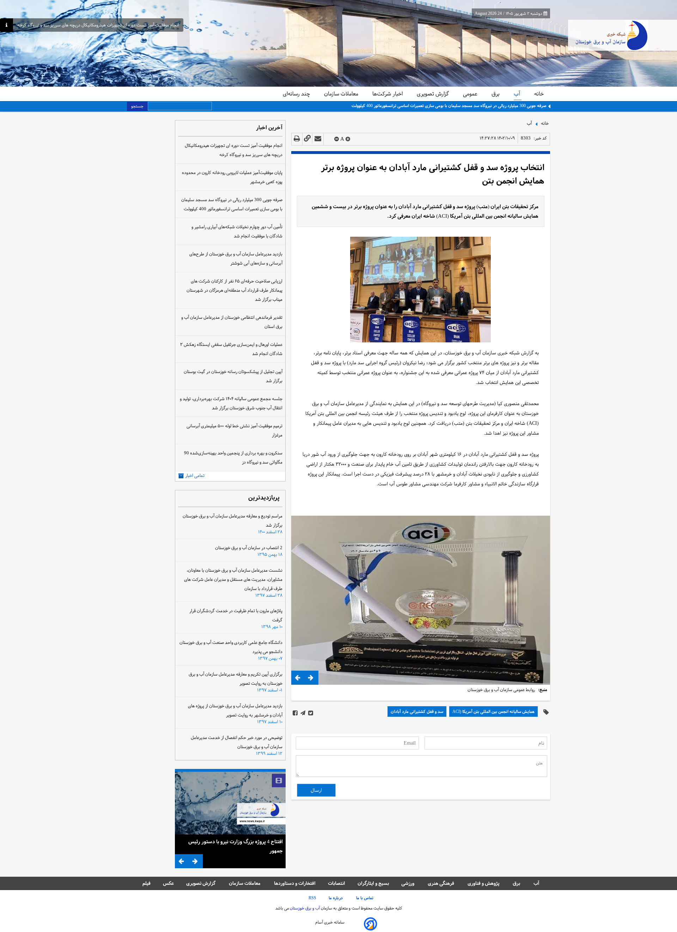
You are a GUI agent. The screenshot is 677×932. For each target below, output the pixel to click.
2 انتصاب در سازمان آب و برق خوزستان (248, 548)
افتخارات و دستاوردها (295, 883)
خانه (539, 94)
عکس (168, 883)
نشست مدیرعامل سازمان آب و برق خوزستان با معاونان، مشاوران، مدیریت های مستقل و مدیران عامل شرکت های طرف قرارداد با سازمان (233, 579)
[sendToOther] (318, 139)
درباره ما (336, 898)
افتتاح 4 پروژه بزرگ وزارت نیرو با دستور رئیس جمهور (235, 846)
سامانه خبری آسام (329, 922)
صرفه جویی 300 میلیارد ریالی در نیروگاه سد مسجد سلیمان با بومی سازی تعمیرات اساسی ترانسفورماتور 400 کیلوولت (449, 105)
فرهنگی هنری (441, 883)
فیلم (146, 883)
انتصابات (336, 883)
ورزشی (408, 883)
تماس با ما (365, 898)
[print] (297, 139)
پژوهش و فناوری (484, 883)
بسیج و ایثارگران (373, 883)
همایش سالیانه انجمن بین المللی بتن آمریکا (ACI (493, 711)
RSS (312, 898)
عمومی (471, 94)
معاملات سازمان (342, 94)
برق (496, 94)
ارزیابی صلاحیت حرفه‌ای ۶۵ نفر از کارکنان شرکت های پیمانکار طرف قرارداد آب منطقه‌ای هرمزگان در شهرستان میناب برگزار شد (234, 290)
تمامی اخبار (195, 475)
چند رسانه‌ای (297, 94)
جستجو (137, 106)
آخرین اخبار (269, 128)
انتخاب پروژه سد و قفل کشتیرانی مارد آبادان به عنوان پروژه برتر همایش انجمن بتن (432, 174)
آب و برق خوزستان (304, 908)
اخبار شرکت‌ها (388, 94)
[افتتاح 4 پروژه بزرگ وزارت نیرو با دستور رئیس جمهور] (230, 803)
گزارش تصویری (433, 94)
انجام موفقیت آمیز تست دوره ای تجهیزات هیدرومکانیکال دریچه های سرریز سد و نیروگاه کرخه (98, 25)
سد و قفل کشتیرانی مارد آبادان (417, 711)
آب (518, 94)
